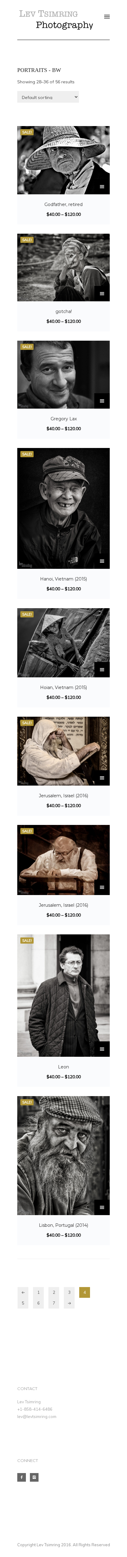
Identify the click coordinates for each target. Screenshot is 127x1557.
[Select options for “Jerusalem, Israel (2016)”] (102, 778)
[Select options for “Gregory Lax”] (102, 401)
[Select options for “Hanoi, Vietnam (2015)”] (102, 561)
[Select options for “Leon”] (102, 1049)
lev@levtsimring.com (36, 1416)
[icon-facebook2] (23, 1477)
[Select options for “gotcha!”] (102, 293)
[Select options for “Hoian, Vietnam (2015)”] (102, 669)
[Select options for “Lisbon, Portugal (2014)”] (102, 1207)
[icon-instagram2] (36, 1477)
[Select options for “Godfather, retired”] (102, 186)
